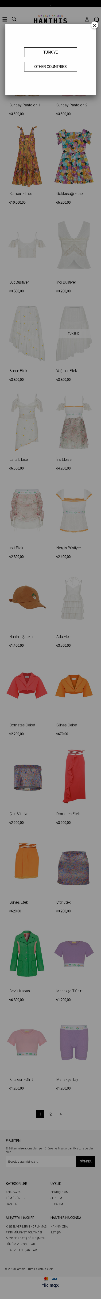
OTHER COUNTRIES (50, 66)
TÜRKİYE (50, 52)
